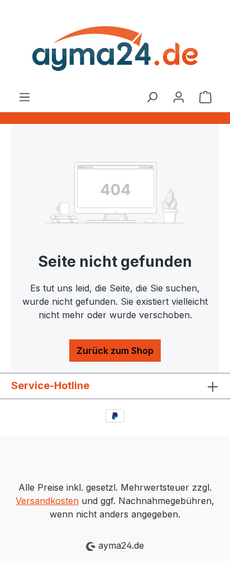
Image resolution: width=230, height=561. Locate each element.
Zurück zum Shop (115, 350)
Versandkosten (47, 500)
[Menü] (24, 96)
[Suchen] (151, 96)
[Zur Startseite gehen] (115, 44)
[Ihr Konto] (178, 96)
